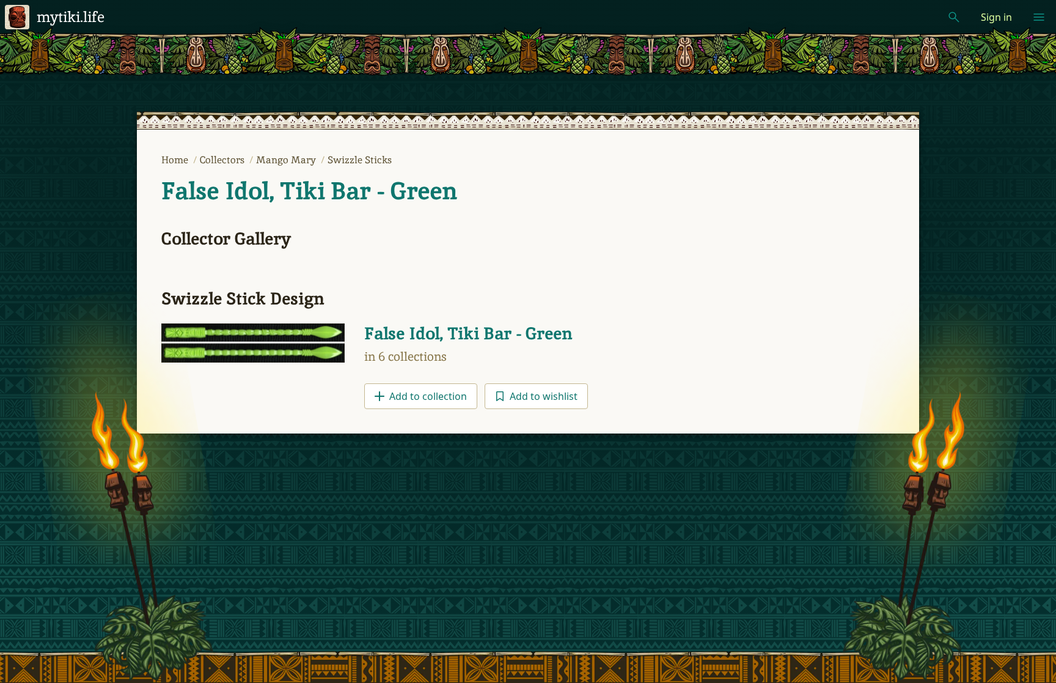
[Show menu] (1039, 17)
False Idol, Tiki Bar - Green (309, 191)
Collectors (223, 159)
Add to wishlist (544, 396)
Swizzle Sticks (360, 159)
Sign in (996, 17)
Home (176, 159)
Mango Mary (287, 159)
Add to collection (428, 396)
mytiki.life (71, 16)
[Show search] (954, 17)
